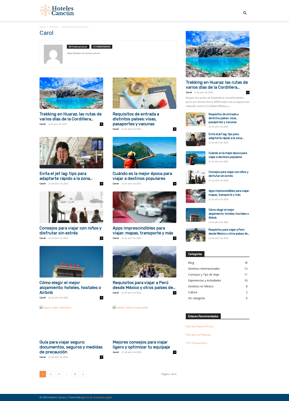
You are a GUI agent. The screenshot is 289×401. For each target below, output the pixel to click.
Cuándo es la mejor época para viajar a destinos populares (142, 176)
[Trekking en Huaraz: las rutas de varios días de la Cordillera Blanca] (71, 93)
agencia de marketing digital (96, 397)
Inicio (42, 27)
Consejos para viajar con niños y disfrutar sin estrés (70, 230)
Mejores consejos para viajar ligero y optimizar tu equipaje (141, 344)
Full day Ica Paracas (198, 335)
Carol (43, 124)
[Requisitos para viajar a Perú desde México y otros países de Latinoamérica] (144, 262)
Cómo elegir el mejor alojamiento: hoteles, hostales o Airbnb (70, 287)
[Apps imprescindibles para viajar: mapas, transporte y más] (144, 207)
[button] (244, 13)
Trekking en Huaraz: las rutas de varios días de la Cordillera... (71, 116)
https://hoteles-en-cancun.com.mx (83, 53)
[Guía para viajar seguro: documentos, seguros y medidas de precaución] (71, 321)
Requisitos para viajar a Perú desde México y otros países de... (144, 285)
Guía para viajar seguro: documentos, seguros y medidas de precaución (71, 347)
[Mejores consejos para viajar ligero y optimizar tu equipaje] (144, 321)
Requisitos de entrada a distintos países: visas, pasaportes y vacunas (136, 118)
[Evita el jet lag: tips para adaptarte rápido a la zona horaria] (71, 152)
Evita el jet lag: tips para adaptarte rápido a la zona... (66, 176)
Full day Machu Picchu (200, 326)
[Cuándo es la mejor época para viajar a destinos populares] (144, 152)
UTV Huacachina (196, 343)
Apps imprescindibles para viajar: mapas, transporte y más (143, 230)
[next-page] (83, 374)
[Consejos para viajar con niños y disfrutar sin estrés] (71, 207)
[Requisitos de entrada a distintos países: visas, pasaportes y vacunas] (144, 93)
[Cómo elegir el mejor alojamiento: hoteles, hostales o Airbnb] (71, 262)
